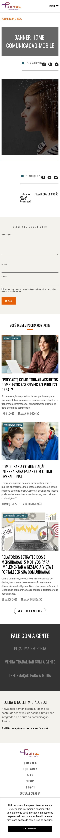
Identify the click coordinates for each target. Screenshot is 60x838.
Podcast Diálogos (11, 338)
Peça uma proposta (30, 648)
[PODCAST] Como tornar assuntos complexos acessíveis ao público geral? (30, 384)
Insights (30, 787)
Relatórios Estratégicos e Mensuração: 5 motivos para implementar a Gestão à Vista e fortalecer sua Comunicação (28, 564)
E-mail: (4, 277)
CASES (30, 775)
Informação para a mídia (30, 675)
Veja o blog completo (29, 611)
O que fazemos (30, 769)
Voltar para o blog (12, 18)
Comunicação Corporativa (15, 515)
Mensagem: (7, 234)
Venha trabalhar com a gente (30, 662)
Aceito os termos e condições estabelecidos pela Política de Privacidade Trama (30, 290)
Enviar (8, 301)
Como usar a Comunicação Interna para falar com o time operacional (27, 471)
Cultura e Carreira (30, 793)
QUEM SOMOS (30, 763)
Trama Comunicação (28, 413)
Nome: (4, 264)
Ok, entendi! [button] (30, 828)
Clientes (30, 781)
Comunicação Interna (13, 425)
